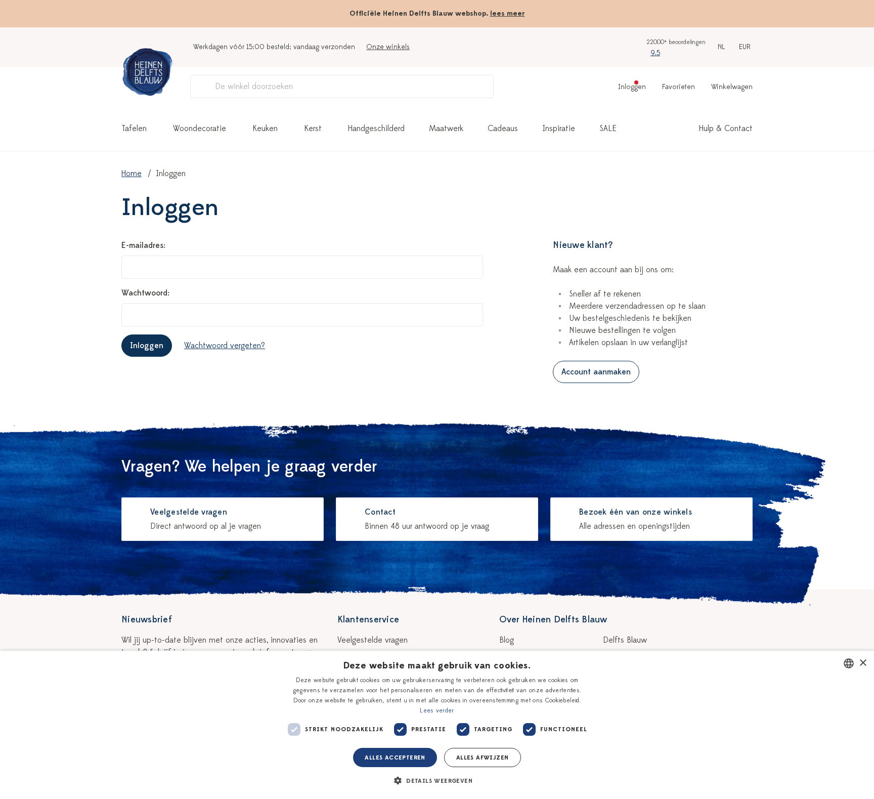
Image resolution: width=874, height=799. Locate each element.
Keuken (265, 128)
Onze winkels (388, 47)
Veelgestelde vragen (372, 640)
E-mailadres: (143, 245)
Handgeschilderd (376, 128)
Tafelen (134, 128)
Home (131, 174)
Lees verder (437, 710)
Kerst (313, 128)
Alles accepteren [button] (395, 757)
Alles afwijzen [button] (482, 757)
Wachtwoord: (145, 293)
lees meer (507, 13)
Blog (506, 640)
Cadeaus (503, 128)
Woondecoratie (199, 128)
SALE (608, 128)
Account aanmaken (596, 372)
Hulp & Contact (726, 128)
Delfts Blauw (625, 640)
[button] (437, 781)
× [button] (862, 663)
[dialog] (437, 725)
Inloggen (146, 346)
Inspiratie (558, 128)
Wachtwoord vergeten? (224, 346)
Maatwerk (446, 128)
